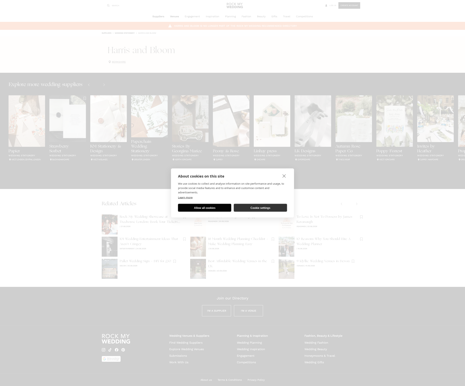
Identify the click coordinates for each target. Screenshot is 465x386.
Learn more (185, 197)
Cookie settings (260, 207)
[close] (284, 176)
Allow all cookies (204, 207)
